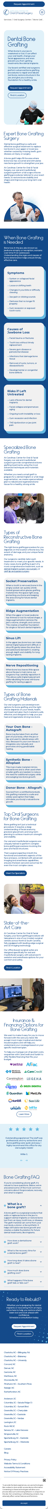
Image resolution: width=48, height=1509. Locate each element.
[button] (44, 1480)
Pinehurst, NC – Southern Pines (18, 1384)
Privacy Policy (10, 1459)
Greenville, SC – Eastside (14, 1414)
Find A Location (17, 95)
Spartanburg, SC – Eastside (16, 1438)
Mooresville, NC (11, 1380)
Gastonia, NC (10, 1372)
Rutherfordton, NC (12, 1392)
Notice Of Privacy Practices (16, 1471)
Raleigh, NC (9, 1388)
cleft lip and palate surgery (16, 571)
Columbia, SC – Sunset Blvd (16, 1406)
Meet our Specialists (15, 873)
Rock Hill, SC (9, 1426)
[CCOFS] (18, 12)
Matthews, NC (10, 1376)
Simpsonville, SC (11, 1434)
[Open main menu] (42, 12)
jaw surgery (31, 569)
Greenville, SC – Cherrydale (15, 1410)
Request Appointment (24, 4)
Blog (6, 1453)
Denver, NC (9, 1368)
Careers (7, 1449)
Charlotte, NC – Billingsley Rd (17, 1352)
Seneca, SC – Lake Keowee (16, 1430)
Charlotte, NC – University (15, 1360)
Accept (24, 1503)
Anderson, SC (10, 1399)
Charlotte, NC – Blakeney (15, 1356)
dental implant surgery (15, 569)
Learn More (24, 1114)
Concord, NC (9, 1364)
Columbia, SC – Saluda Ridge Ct (18, 1402)
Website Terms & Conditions (17, 1463)
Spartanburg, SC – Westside (16, 1442)
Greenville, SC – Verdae (14, 1418)
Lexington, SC (10, 1422)
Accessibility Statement (14, 1467)
